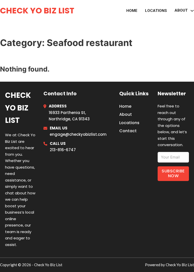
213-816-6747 (63, 149)
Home (131, 10)
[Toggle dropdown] (192, 11)
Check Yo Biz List (37, 10)
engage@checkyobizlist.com (78, 134)
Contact (128, 131)
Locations (156, 10)
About (181, 10)
